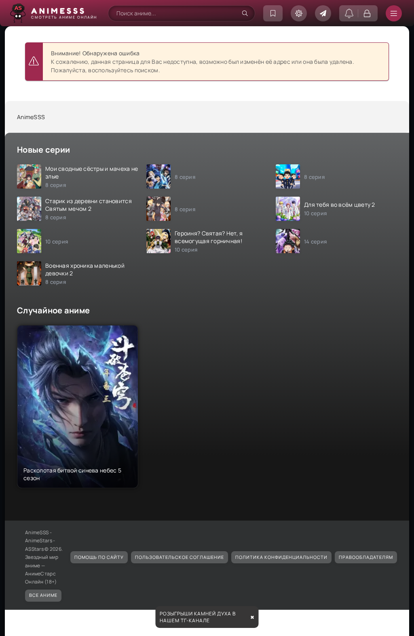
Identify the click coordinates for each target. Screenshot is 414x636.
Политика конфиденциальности (281, 557)
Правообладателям (366, 557)
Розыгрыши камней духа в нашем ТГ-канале (198, 617)
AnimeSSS (31, 117)
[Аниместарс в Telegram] (323, 13)
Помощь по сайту (99, 557)
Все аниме (43, 595)
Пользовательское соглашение (179, 557)
